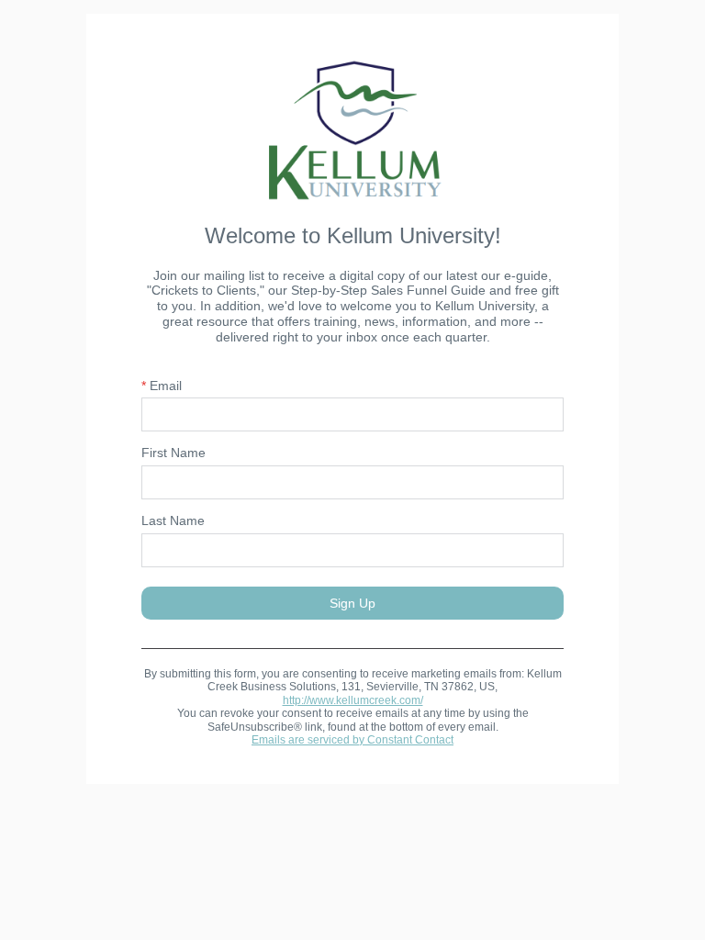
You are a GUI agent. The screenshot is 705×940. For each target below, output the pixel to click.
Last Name (173, 520)
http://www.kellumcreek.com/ (353, 700)
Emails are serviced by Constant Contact (352, 739)
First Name (173, 452)
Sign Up (352, 603)
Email (161, 385)
